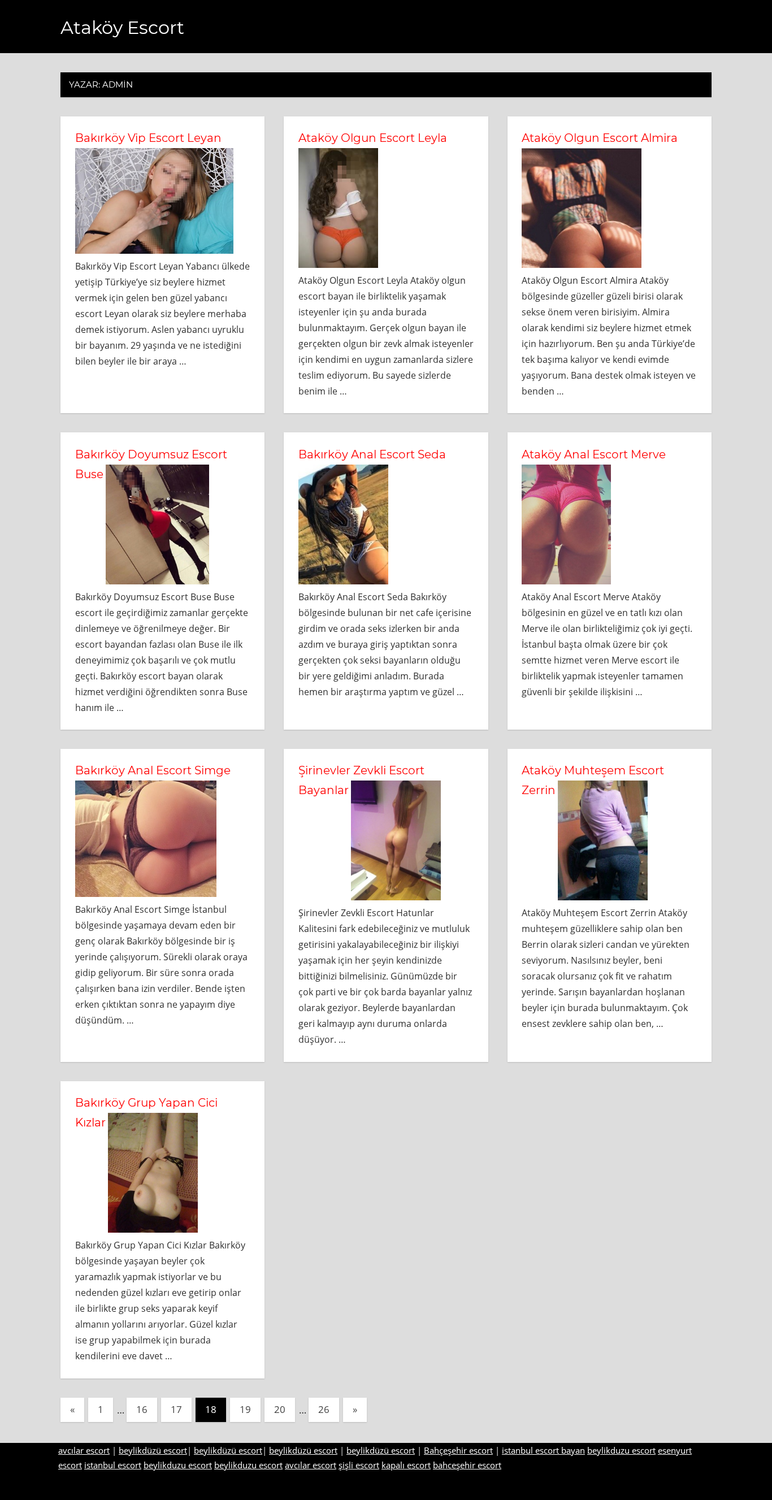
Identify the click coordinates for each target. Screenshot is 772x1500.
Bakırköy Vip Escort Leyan (148, 138)
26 (323, 1409)
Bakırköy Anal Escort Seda (372, 454)
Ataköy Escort (122, 27)
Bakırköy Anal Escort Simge (153, 770)
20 (279, 1409)
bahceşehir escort (467, 1465)
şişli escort (359, 1465)
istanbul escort (112, 1465)
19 (245, 1409)
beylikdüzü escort (153, 1450)
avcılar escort (84, 1450)
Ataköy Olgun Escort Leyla (372, 138)
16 (142, 1409)
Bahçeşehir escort (458, 1450)
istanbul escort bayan (543, 1450)
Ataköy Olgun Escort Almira (600, 138)
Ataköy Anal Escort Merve (594, 454)
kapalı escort (406, 1465)
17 (176, 1409)
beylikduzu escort (621, 1450)
